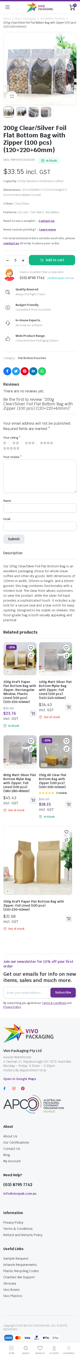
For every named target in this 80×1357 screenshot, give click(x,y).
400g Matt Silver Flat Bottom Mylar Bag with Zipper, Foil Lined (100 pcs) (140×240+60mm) (55, 690)
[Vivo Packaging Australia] (39, 7)
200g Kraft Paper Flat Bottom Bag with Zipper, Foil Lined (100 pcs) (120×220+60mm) (33, 905)
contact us (11, 243)
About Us (10, 1136)
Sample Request (15, 1259)
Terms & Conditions (54, 1003)
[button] (31, 648)
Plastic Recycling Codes (21, 1271)
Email (6, 519)
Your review (12, 457)
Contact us (46, 221)
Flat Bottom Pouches (52, 18)
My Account (12, 1161)
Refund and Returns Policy (22, 1235)
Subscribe (63, 992)
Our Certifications (16, 1142)
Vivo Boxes (11, 1290)
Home (6, 18)
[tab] (12, 553)
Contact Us (11, 1149)
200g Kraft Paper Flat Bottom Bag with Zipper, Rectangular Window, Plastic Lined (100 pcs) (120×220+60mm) (19, 692)
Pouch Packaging (25, 18)
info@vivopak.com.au (61, 278)
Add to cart (55, 260)
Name (7, 501)
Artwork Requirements (20, 1265)
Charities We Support (19, 1277)
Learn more (47, 229)
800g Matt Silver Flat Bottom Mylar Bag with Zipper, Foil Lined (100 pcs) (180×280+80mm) (19, 783)
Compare (31, 655)
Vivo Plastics (12, 1296)
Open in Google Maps (19, 1079)
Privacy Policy (12, 1007)
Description (12, 553)
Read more (68, 707)
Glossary (9, 1283)
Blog (6, 1155)
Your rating (12, 438)
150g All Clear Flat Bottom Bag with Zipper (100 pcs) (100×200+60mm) (52, 781)
